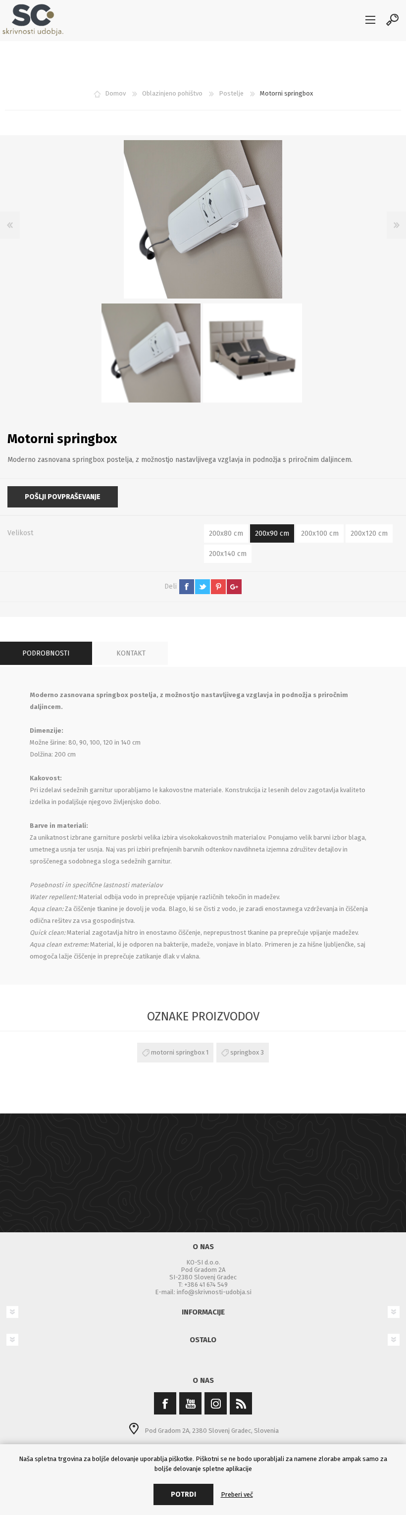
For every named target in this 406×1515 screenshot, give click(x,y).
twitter (202, 586)
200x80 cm (226, 533)
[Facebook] (165, 1403)
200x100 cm (320, 533)
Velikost (20, 533)
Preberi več (237, 1494)
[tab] (46, 653)
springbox (244, 1052)
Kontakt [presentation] (131, 653)
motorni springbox (177, 1052)
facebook (186, 586)
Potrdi (183, 1494)
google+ (234, 586)
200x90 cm (272, 533)
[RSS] (241, 1403)
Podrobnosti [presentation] (46, 653)
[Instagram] (215, 1403)
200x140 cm (228, 554)
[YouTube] (190, 1403)
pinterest (218, 586)
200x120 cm (369, 533)
